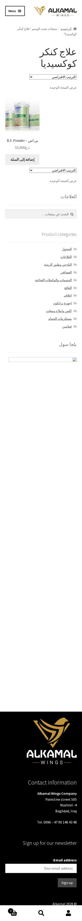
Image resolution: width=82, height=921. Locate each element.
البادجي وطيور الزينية (58, 265)
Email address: (65, 860)
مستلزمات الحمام (60, 319)
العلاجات (66, 257)
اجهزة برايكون (62, 303)
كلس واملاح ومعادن (59, 311)
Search (41, 913)
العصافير (66, 272)
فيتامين (67, 326)
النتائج (68, 288)
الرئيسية (66, 29)
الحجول (67, 249)
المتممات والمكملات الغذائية (53, 280)
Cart (18, 909)
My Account (68, 913)
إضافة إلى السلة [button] (22, 159)
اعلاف (68, 295)
